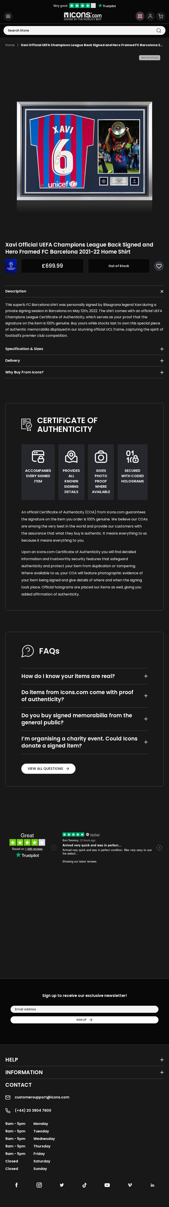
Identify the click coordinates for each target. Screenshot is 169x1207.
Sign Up (81, 1020)
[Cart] (160, 16)
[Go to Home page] (82, 16)
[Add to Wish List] (159, 266)
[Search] (158, 30)
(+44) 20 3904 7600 (33, 1110)
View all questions (45, 768)
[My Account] (150, 16)
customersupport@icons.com (42, 1097)
